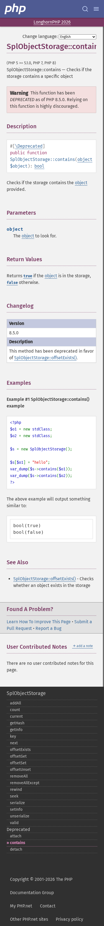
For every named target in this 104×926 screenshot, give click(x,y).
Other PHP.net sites (29, 919)
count (15, 709)
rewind (16, 789)
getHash (17, 723)
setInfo (16, 809)
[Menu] (96, 8)
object (84, 159)
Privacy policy (69, 919)
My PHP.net (21, 906)
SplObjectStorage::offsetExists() (45, 357)
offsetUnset (20, 769)
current (16, 716)
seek (14, 796)
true (27, 276)
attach (15, 836)
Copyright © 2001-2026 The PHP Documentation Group (41, 886)
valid (14, 822)
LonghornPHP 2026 (52, 22)
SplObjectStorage (26, 693)
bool (39, 166)
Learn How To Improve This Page (39, 621)
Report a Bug (48, 628)
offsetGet (18, 756)
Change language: (40, 36)
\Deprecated (28, 146)
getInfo (16, 729)
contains (17, 842)
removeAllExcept (24, 783)
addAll (15, 703)
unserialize (19, 816)
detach (16, 849)
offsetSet (18, 763)
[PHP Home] (15, 9)
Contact (47, 906)
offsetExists (20, 749)
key (13, 736)
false (12, 282)
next (14, 743)
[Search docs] (85, 8)
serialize (17, 803)
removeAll (19, 776)
